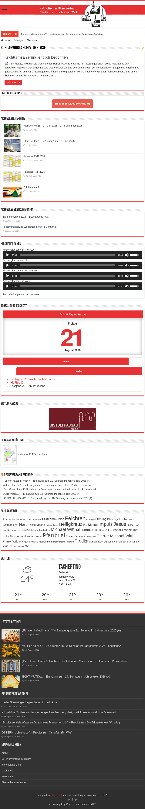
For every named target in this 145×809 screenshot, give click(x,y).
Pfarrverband (45, 541)
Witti (28, 546)
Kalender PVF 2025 (34, 171)
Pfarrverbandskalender (14, 782)
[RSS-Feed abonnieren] (143, 48)
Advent (7, 519)
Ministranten (85, 530)
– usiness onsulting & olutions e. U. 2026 (79, 795)
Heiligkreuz (71, 524)
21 (71, 336)
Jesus (119, 524)
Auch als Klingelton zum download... (22, 294)
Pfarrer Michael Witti (115, 536)
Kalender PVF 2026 (34, 156)
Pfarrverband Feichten (18, 475)
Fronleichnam (126, 519)
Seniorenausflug (98, 541)
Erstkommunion (53, 519)
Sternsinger (133, 541)
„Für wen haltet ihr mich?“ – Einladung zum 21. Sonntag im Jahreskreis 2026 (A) (61, 33)
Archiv (5, 753)
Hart (23, 524)
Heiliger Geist (52, 525)
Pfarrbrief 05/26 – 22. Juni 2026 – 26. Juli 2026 (49, 141)
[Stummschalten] (127, 255)
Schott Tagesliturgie (73, 314)
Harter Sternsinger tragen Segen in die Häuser (30, 702)
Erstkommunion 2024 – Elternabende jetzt (26, 216)
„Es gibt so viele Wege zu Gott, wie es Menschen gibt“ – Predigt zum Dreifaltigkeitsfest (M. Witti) (61, 722)
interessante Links (12, 764)
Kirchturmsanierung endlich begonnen (36, 57)
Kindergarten (14, 530)
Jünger (130, 525)
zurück (65, 361)
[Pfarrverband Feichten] (72, 14)
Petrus (39, 536)
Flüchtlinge (113, 519)
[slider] (67, 255)
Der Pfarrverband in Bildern (16, 758)
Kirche (26, 529)
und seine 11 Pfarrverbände (32, 454)
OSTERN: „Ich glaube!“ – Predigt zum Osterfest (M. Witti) (37, 732)
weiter (79, 371)
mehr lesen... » (13, 82)
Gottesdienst (10, 524)
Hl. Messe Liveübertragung (72, 103)
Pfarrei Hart (72, 536)
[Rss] (69, 799)
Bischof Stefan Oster (21, 519)
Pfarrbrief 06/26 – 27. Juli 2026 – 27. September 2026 (52, 125)
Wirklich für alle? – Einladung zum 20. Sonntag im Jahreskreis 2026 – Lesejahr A (47, 485)
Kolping (35, 530)
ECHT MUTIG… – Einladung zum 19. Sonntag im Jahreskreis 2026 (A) (41, 493)
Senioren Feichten (116, 541)
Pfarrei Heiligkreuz (87, 536)
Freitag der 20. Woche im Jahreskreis (32, 379)
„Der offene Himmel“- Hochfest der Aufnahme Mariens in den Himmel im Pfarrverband (49, 489)
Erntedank (36, 519)
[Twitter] (75, 799)
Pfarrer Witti (10, 541)
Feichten (75, 518)
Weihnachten (18, 546)
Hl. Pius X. (16, 382)
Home (6, 40)
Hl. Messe (90, 525)
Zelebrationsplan (32, 187)
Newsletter (7, 776)
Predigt (81, 541)
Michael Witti (63, 529)
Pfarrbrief (54, 535)
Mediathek (44, 530)
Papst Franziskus (125, 530)
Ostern (108, 530)
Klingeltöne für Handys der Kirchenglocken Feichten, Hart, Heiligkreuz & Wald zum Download (59, 712)
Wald (7, 546)
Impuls (105, 524)
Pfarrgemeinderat (28, 541)
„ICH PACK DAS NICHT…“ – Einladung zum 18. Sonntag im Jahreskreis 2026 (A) (47, 498)
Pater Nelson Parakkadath (19, 536)
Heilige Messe (36, 524)
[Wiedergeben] (7, 255)
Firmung (100, 519)
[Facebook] (72, 799)
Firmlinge (90, 519)
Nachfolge (100, 530)
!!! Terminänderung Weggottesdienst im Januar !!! (30, 226)
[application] (72, 255)
